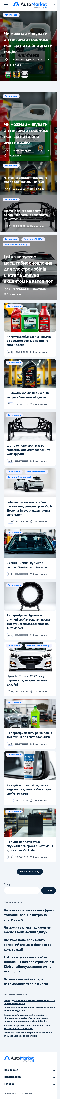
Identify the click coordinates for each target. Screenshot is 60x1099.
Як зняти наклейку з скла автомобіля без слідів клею (26, 981)
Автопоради (11, 14)
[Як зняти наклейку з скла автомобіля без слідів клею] (30, 543)
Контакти (9, 1093)
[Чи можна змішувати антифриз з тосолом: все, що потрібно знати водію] (30, 126)
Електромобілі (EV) (33, 239)
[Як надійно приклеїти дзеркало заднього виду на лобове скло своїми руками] (30, 765)
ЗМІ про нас (26, 1093)
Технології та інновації (16, 244)
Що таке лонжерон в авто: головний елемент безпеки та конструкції (28, 945)
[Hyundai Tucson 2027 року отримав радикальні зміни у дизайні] (30, 657)
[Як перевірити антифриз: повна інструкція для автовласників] (30, 713)
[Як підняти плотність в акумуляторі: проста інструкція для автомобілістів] (30, 822)
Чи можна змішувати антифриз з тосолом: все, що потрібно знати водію (29, 915)
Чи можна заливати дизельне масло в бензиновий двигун (27, 929)
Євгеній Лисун (11, 1025)
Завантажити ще (30, 871)
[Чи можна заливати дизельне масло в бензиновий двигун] (30, 46)
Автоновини (11, 239)
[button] (6, 5)
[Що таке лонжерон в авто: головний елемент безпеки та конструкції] (30, 213)
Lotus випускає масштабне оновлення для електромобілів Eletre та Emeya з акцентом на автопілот (29, 964)
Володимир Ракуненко (16, 1015)
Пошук (8, 884)
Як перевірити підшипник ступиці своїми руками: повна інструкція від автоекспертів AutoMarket (26, 1018)
